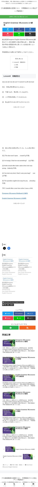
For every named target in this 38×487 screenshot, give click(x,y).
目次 (16, 58)
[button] (34, 276)
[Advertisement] (19, 127)
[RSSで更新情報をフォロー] (27, 328)
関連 (16, 67)
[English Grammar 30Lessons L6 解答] (10, 285)
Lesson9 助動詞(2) (19, 62)
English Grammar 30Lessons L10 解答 (14, 198)
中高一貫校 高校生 (8, 304)
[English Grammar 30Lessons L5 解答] (10, 266)
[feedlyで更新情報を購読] (10, 328)
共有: (16, 64)
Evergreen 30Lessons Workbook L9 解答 (15, 193)
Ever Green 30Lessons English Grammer (14, 302)
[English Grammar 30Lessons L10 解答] (26, 266)
